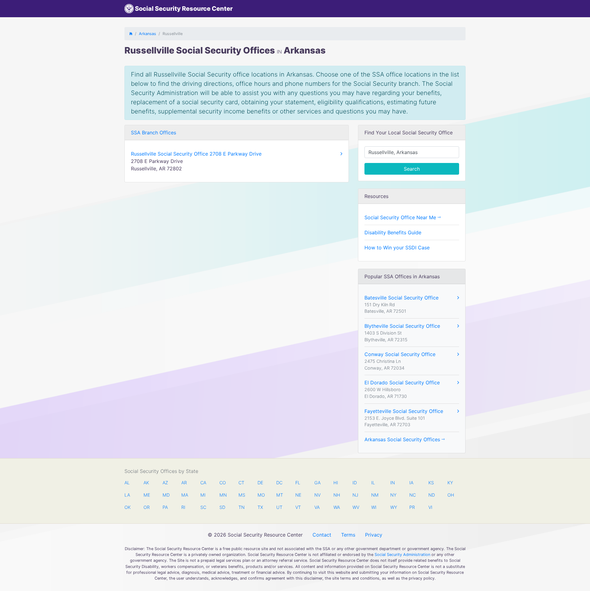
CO (222, 482)
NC (412, 495)
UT (279, 507)
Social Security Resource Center (183, 8)
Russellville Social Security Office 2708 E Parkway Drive (196, 154)
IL (373, 482)
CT (241, 482)
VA (317, 507)
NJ (355, 495)
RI (183, 507)
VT (298, 507)
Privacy (373, 535)
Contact (322, 535)
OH (450, 495)
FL (297, 482)
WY (393, 507)
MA (184, 495)
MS (241, 495)
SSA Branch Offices (153, 132)
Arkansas (147, 33)
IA (411, 482)
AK (146, 482)
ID (354, 482)
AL (127, 482)
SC (203, 507)
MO (261, 495)
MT (279, 495)
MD (166, 495)
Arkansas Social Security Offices (403, 439)
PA (165, 507)
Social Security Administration (402, 554)
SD (222, 507)
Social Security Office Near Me (401, 217)
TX (260, 507)
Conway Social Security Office (399, 354)
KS (431, 482)
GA (317, 482)
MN (222, 495)
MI (203, 495)
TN (241, 507)
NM (374, 495)
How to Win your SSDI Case (397, 247)
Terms (348, 535)
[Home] (130, 33)
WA (336, 507)
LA (127, 495)
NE (298, 495)
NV (317, 495)
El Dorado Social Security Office (402, 382)
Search (412, 169)
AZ (165, 482)
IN (392, 482)
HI (335, 482)
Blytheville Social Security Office (402, 326)
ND (431, 495)
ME (147, 495)
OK (127, 507)
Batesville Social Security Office (401, 298)
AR (184, 482)
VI (430, 507)
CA (203, 482)
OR (147, 507)
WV (355, 507)
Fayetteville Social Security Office (403, 411)
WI (373, 507)
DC (279, 482)
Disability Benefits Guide (392, 232)
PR (412, 507)
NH (336, 495)
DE (260, 482)
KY (450, 482)
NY (393, 495)
